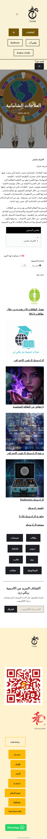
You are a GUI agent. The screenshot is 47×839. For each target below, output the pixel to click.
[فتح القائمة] (17, 14)
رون (32, 559)
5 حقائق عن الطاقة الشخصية (28, 406)
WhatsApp (13, 827)
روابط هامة (15, 741)
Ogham (16, 802)
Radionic (15, 42)
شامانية (15, 548)
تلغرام (18, 764)
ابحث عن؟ (39, 61)
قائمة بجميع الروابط (15, 811)
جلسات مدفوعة (23, 52)
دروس (32, 548)
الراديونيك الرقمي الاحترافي (29, 360)
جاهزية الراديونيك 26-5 (31, 516)
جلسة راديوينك (36, 508)
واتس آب (32, 42)
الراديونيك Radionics (32, 499)
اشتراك (11, 609)
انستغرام (16, 783)
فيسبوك (17, 754)
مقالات (33, 537)
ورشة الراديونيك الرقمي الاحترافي (25, 453)
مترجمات (15, 537)
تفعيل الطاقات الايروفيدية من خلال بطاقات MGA (25, 311)
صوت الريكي (15, 793)
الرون (18, 773)
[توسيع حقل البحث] (39, 66)
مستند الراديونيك (35, 524)
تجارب (16, 559)
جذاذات (13, 570)
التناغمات (30, 32)
